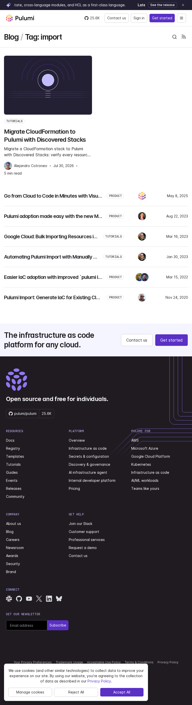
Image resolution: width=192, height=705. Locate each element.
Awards (12, 556)
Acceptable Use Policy (104, 662)
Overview (77, 440)
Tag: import (43, 37)
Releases (14, 488)
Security (13, 564)
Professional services (87, 539)
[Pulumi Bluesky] (59, 599)
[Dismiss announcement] (183, 5)
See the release (162, 5)
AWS (135, 440)
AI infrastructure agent (88, 472)
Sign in (139, 18)
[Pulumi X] (39, 599)
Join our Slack (80, 523)
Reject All (76, 692)
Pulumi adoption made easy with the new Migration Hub (64, 216)
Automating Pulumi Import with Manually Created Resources (70, 257)
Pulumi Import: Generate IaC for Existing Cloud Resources (66, 297)
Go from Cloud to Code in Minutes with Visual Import (60, 196)
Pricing (74, 488)
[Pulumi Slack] (9, 599)
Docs (10, 440)
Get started (162, 18)
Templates (15, 456)
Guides (12, 472)
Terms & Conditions (139, 662)
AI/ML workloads (144, 480)
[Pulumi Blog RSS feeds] (183, 36)
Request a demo (83, 547)
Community (15, 496)
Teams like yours (145, 488)
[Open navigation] (181, 18)
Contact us (116, 18)
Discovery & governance (89, 464)
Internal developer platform (92, 480)
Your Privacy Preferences (33, 662)
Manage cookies (30, 692)
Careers (13, 539)
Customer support (84, 531)
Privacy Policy (168, 662)
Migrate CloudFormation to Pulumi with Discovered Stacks (45, 135)
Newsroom (15, 547)
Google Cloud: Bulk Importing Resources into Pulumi (60, 236)
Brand (11, 572)
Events (12, 480)
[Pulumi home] (20, 18)
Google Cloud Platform (150, 456)
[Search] (174, 36)
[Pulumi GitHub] (19, 599)
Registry (13, 448)
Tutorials (13, 464)
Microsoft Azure (144, 448)
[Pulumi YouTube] (29, 599)
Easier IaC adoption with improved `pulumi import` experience (71, 277)
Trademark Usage (69, 662)
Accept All (121, 692)
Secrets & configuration (89, 456)
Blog (11, 37)
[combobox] (174, 36)
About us (13, 523)
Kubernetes (141, 464)
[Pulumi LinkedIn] (49, 599)
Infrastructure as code (88, 448)
